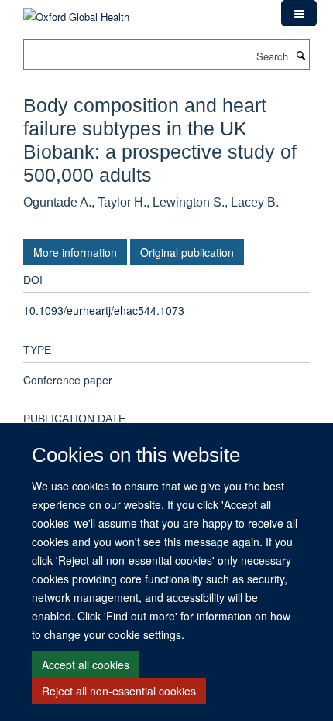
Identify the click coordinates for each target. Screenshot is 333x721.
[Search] (300, 54)
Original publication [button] (187, 252)
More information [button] (75, 252)
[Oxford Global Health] (76, 11)
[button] (299, 13)
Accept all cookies (85, 664)
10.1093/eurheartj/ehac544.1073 (103, 310)
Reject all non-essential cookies (119, 691)
